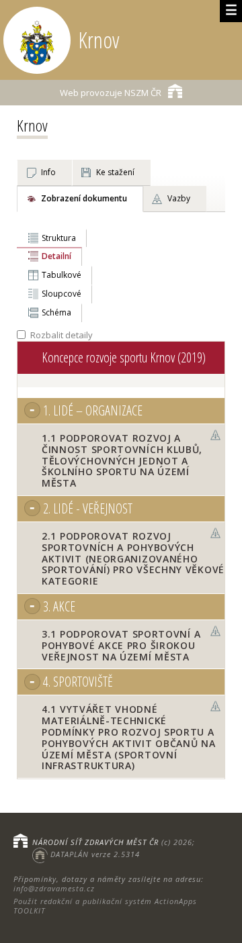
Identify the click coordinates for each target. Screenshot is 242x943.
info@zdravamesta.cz (54, 888)
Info (48, 172)
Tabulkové (61, 275)
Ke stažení (115, 172)
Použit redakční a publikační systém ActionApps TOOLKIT (105, 905)
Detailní (56, 256)
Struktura (59, 238)
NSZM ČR (110, 93)
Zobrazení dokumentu (84, 198)
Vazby (178, 198)
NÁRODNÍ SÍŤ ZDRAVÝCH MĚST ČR (95, 842)
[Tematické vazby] (215, 435)
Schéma (56, 312)
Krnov (32, 125)
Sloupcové (61, 293)
